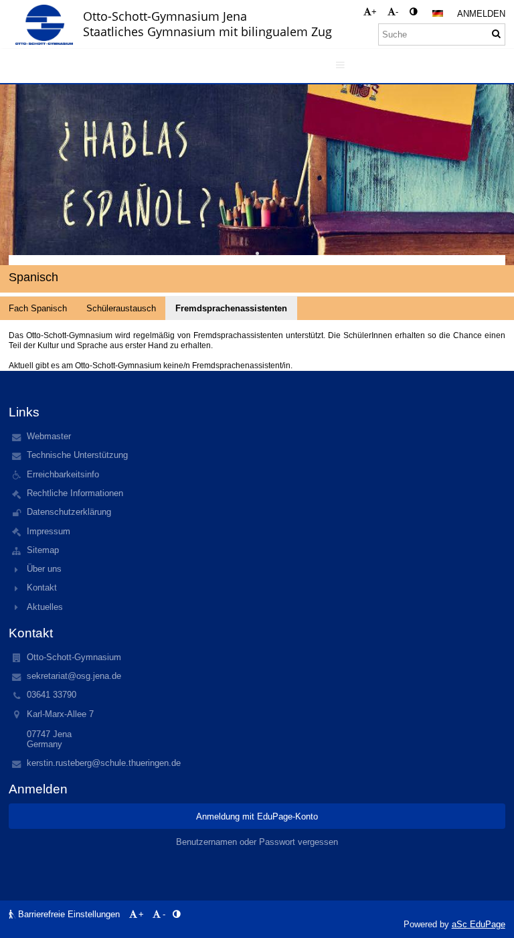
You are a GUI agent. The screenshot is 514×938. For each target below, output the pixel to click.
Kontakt (42, 587)
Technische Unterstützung (77, 455)
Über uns (44, 569)
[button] (413, 11)
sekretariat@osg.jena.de (74, 676)
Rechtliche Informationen (75, 493)
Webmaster (49, 436)
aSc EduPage (478, 924)
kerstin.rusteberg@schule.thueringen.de (104, 763)
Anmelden (481, 14)
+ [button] (374, 12)
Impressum (48, 531)
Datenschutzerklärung (69, 512)
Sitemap (43, 550)
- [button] (397, 12)
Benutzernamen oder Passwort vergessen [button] (257, 842)
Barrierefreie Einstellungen (68, 914)
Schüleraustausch (121, 308)
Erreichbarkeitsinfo (63, 474)
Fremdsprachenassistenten (231, 308)
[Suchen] (496, 34)
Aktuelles (45, 607)
